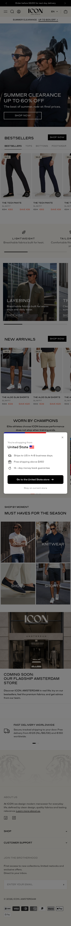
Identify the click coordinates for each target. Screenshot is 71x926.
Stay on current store (35, 488)
